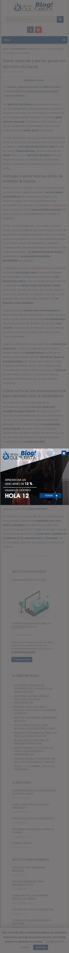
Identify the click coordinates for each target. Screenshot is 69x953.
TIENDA (49, 495)
